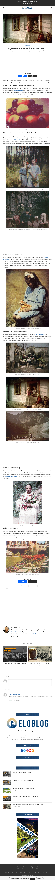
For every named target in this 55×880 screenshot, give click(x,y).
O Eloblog (19, 1)
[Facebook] (23, 4)
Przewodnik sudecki (16, 632)
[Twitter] (25, 4)
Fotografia (7, 586)
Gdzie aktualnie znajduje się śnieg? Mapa (23, 788)
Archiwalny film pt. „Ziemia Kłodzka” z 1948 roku (15, 663)
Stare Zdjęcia (32, 586)
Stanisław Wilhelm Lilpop (15, 139)
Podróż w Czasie (23, 586)
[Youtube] (29, 4)
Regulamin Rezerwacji (38, 873)
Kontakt (36, 1)
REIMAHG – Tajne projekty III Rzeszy (22, 772)
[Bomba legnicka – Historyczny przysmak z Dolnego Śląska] (40, 654)
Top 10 (31, 1)
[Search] (51, 8)
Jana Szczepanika (18, 90)
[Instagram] (27, 4)
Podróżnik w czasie (35, 633)
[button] (5, 656)
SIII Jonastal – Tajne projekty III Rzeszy (23, 780)
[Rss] (31, 4)
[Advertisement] (27, 62)
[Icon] (7, 774)
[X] (32, 76)
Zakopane (6, 588)
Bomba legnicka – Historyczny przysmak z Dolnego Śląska (28, 804)
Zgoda (32, 878)
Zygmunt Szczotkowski (11, 476)
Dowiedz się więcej (40, 878)
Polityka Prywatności (25, 873)
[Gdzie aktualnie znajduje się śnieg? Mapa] (7, 790)
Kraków (14, 586)
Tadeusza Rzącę (39, 334)
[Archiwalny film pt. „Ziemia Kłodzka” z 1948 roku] (15, 654)
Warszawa (46, 586)
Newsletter (26, 1)
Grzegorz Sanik (22, 51)
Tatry (39, 586)
